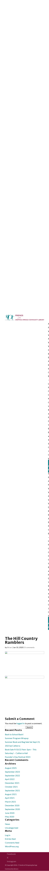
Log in (7, 835)
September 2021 (12, 790)
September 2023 (12, 771)
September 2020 (12, 809)
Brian (9, 647)
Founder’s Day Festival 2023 (17, 757)
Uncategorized (11, 828)
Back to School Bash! (14, 734)
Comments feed (12, 842)
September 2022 (12, 775)
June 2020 (9, 813)
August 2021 (11, 794)
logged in (20, 723)
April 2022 (10, 779)
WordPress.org (12, 846)
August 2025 (11, 768)
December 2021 (12, 783)
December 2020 (12, 805)
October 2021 (11, 786)
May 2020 (9, 816)
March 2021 (10, 801)
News (7, 824)
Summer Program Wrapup (16, 738)
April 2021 (10, 798)
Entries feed (10, 839)
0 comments (29, 647)
